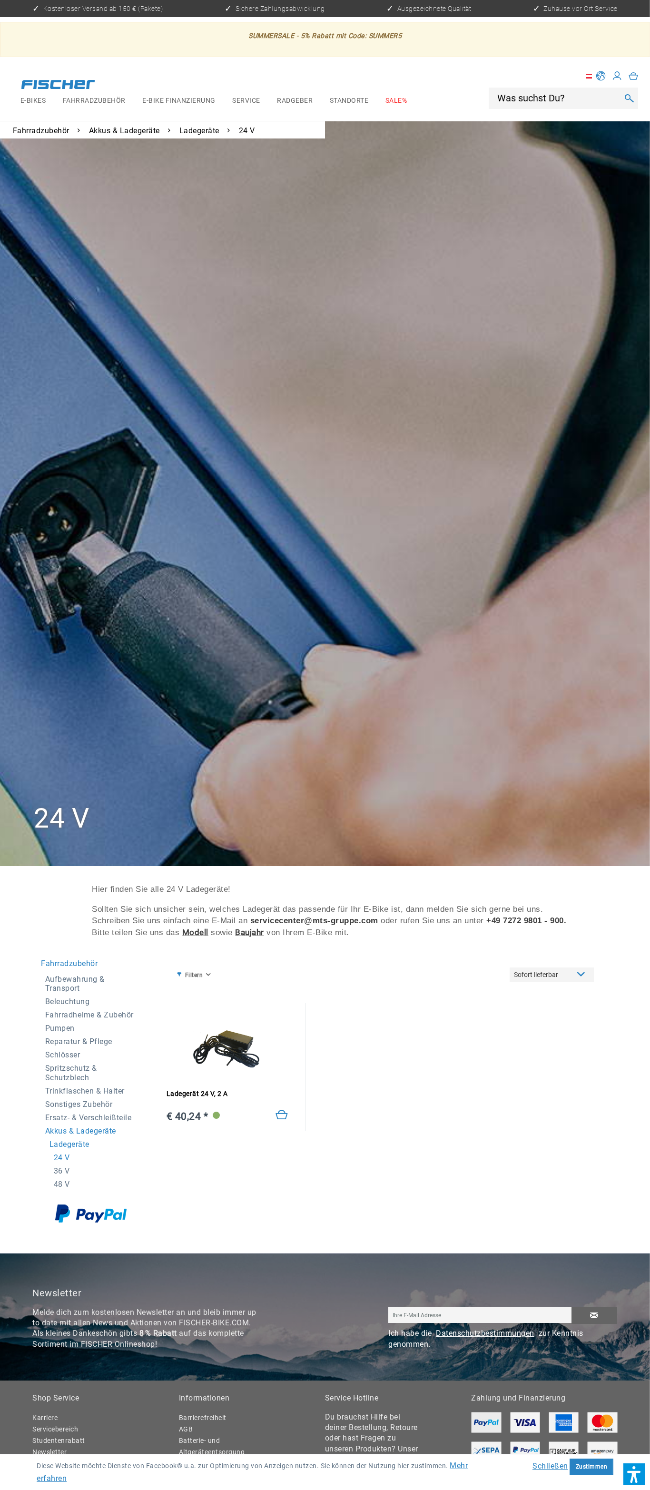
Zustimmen (592, 1466)
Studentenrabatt (58, 1440)
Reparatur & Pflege (78, 1041)
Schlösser (62, 1054)
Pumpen (60, 1028)
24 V (62, 1157)
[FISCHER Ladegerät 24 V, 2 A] (227, 1050)
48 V (62, 1184)
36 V (62, 1170)
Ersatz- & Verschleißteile (88, 1117)
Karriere (45, 1417)
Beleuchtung (67, 1001)
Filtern (194, 974)
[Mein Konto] (617, 76)
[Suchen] (629, 98)
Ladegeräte (69, 1144)
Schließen (550, 1465)
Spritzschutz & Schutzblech (71, 1073)
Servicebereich (55, 1429)
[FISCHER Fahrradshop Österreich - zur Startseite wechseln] (58, 85)
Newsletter (49, 1452)
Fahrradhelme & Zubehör (89, 1014)
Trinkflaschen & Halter (85, 1090)
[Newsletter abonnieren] (594, 1315)
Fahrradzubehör (69, 963)
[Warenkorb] (634, 76)
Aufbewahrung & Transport (75, 984)
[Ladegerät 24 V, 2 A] (282, 1115)
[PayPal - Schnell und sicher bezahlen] (91, 1213)
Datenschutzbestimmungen (485, 1333)
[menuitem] (33, 101)
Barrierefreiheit (203, 1417)
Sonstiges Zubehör (79, 1104)
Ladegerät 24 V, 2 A (197, 1093)
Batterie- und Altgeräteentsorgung (212, 1446)
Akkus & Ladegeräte (80, 1130)
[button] (634, 1474)
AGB (186, 1429)
